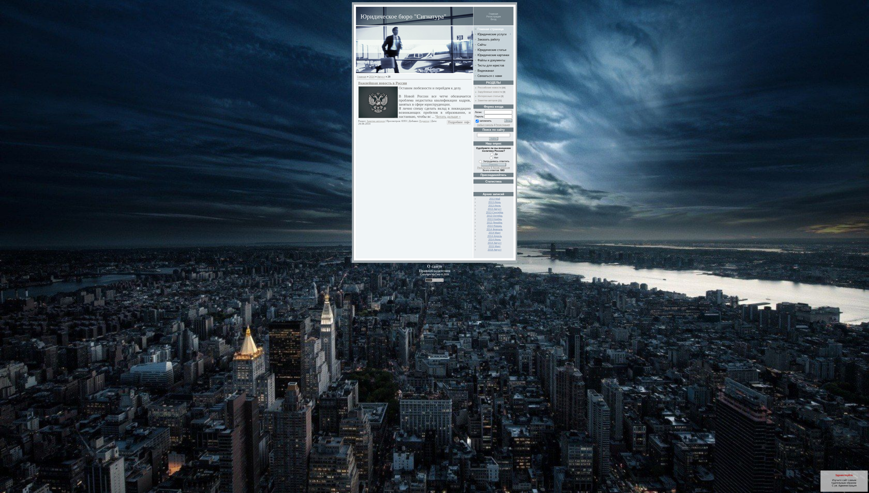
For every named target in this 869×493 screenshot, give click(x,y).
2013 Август (494, 209)
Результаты (484, 167)
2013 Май (494, 198)
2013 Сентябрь (494, 212)
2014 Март (495, 232)
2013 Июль (494, 205)
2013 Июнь (494, 202)
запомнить (485, 120)
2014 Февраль (495, 229)
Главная (493, 13)
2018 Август (494, 249)
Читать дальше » (448, 117)
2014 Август (494, 243)
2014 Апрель (494, 236)
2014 (372, 76)
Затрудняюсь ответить (496, 161)
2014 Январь (494, 226)
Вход (493, 19)
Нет (496, 157)
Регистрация (493, 16)
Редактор (424, 121)
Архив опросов (501, 167)
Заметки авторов (376, 121)
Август (381, 76)
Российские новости (489, 87)
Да (496, 154)
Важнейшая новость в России (382, 83)
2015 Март (495, 246)
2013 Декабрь (494, 222)
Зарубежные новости (490, 91)
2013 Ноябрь (494, 219)
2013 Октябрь (495, 215)
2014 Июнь (494, 239)
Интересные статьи (489, 96)
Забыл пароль (485, 124)
